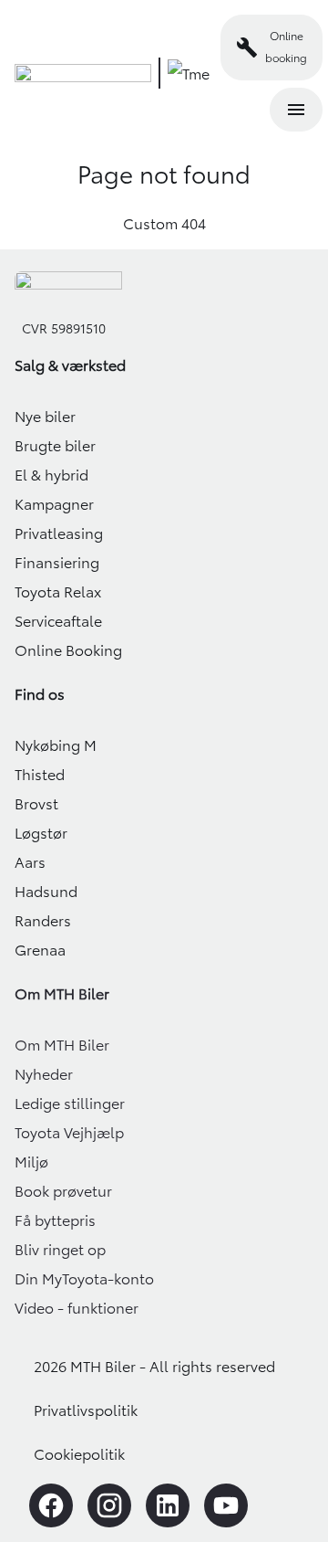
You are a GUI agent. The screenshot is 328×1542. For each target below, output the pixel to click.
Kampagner (54, 504)
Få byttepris (55, 1220)
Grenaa (40, 950)
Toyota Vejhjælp (69, 1133)
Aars (30, 862)
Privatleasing (59, 533)
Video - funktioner (76, 1308)
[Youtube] (226, 1505)
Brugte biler (55, 446)
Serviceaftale (58, 621)
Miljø (31, 1162)
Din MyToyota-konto (84, 1279)
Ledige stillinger (70, 1103)
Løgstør (41, 833)
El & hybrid (51, 475)
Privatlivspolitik (86, 1410)
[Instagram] (109, 1505)
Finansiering (57, 563)
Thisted (40, 775)
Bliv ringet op (60, 1250)
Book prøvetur (63, 1191)
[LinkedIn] (168, 1505)
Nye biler (45, 416)
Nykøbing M (56, 745)
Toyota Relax (58, 592)
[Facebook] (51, 1505)
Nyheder (44, 1074)
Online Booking (68, 650)
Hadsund (46, 891)
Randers (43, 921)
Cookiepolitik (79, 1454)
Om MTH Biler (62, 1045)
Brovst (36, 804)
